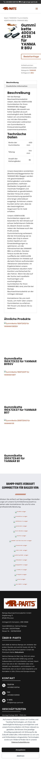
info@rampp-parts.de (28, 2)
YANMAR (12, 18)
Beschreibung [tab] (12, 82)
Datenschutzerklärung (20, 742)
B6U (32, 73)
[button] (16, 27)
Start (6, 18)
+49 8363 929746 (11, 2)
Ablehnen (20, 756)
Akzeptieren (20, 750)
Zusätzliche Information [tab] (16, 86)
